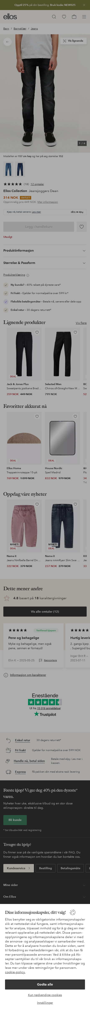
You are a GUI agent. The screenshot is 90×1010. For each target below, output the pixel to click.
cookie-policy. (15, 972)
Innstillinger (45, 1003)
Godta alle (45, 984)
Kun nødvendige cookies (45, 995)
